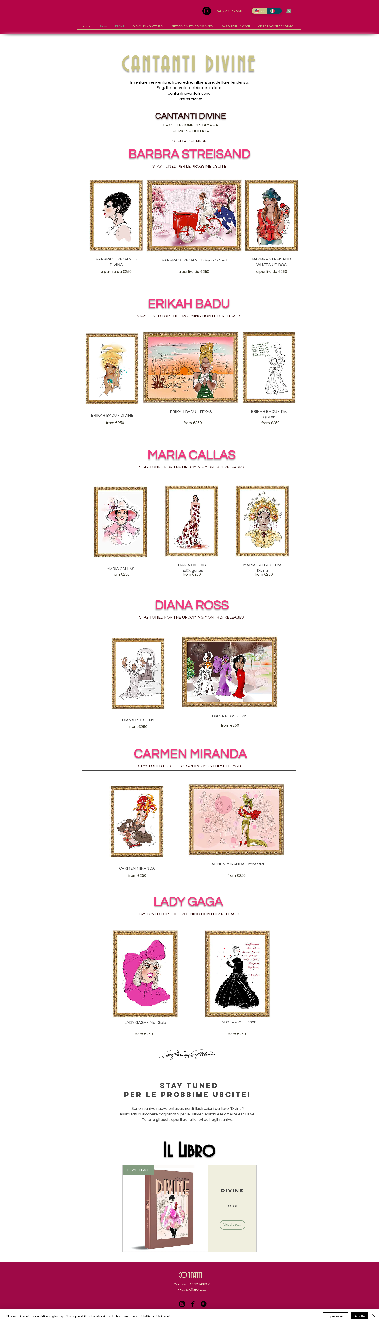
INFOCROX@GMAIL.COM (192, 1289)
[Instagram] (206, 11)
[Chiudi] (373, 1315)
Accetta (359, 1316)
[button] (289, 10)
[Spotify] (203, 1304)
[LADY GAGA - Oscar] (237, 974)
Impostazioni (335, 1316)
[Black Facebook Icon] (193, 1304)
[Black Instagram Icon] (182, 1304)
